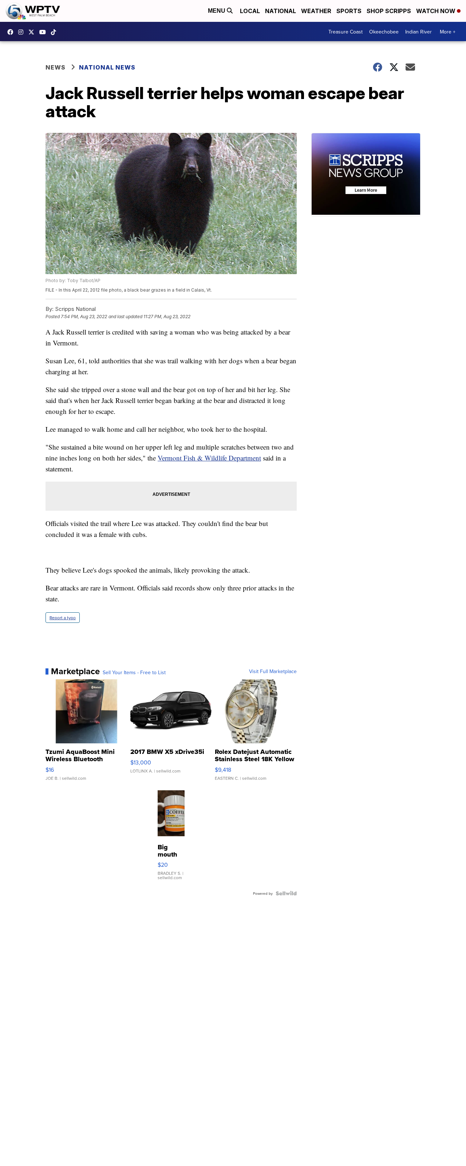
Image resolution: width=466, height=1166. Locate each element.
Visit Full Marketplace (273, 671)
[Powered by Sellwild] (286, 893)
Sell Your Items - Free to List (134, 672)
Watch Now (436, 11)
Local (250, 11)
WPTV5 (12, 32)
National (280, 11)
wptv (22, 32)
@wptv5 (55, 32)
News (56, 67)
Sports (349, 11)
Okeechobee (384, 31)
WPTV (33, 32)
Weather (316, 11)
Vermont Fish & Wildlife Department (209, 457)
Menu (217, 11)
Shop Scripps (389, 11)
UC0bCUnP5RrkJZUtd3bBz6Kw (44, 32)
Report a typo (63, 617)
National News (107, 67)
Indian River (418, 31)
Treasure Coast (345, 31)
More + (447, 31)
